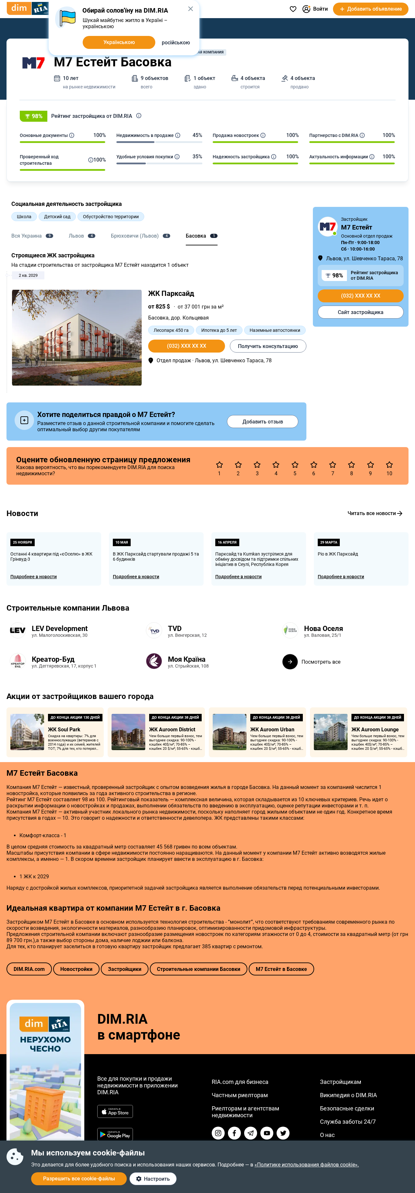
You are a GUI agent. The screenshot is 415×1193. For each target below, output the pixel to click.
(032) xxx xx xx (186, 346)
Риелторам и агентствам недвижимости (245, 1112)
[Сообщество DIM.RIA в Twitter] (283, 1133)
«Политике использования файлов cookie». (307, 1165)
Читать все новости (372, 513)
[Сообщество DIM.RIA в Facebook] (234, 1133)
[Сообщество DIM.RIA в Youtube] (266, 1133)
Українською (119, 42)
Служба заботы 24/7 (348, 1121)
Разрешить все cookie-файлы (79, 1179)
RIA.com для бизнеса (240, 1081)
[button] (207, 116)
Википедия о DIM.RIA (348, 1095)
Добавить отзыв (263, 422)
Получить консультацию (268, 346)
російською (176, 42)
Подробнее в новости (33, 576)
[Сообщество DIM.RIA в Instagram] (218, 1133)
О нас (327, 1134)
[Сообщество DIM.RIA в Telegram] (250, 1133)
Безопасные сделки (347, 1108)
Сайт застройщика (361, 312)
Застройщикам (340, 1081)
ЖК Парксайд (171, 293)
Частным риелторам (240, 1095)
